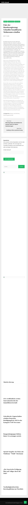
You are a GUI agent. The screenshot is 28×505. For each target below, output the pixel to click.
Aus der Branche (11, 21)
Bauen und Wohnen (14, 113)
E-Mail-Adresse (7, 149)
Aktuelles (5, 21)
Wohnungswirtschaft (8, 115)
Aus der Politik (17, 21)
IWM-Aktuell (5, 2)
